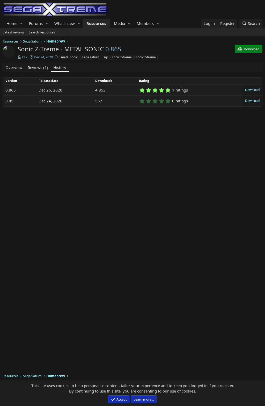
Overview (14, 67)
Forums (36, 23)
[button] (21, 23)
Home (11, 23)
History (59, 67)
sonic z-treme (146, 57)
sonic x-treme (122, 57)
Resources (96, 23)
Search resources (42, 32)
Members (145, 23)
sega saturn (90, 57)
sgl (106, 57)
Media (119, 23)
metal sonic (69, 57)
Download (252, 90)
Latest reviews (14, 32)
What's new (64, 23)
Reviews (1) (38, 67)
